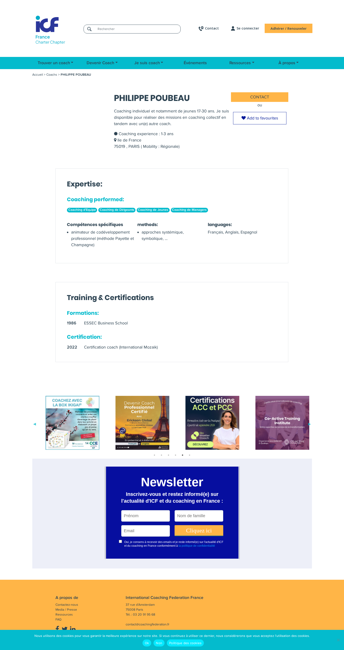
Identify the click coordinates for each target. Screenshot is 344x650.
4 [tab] (175, 455)
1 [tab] (154, 455)
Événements (195, 63)
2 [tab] (161, 455)
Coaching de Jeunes (153, 210)
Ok (147, 643)
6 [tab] (189, 455)
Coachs (51, 75)
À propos (286, 63)
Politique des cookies (185, 643)
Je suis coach (147, 63)
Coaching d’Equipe (82, 210)
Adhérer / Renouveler (289, 28)
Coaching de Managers (189, 210)
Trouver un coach (54, 63)
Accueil (37, 75)
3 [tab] (168, 455)
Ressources (240, 63)
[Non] (338, 640)
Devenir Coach (100, 63)
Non (159, 643)
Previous (34, 423)
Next (309, 423)
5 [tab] (182, 455)
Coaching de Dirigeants (117, 210)
